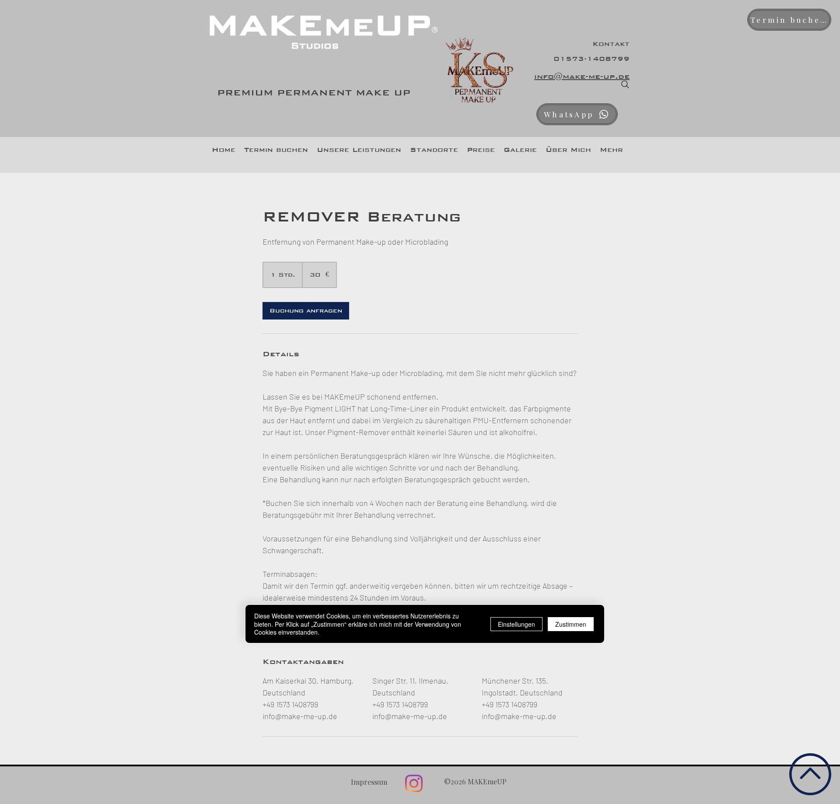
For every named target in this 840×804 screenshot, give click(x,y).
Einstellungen (516, 623)
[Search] (625, 84)
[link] (305, 310)
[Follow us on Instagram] (414, 783)
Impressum (369, 781)
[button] (359, 149)
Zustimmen (570, 623)
